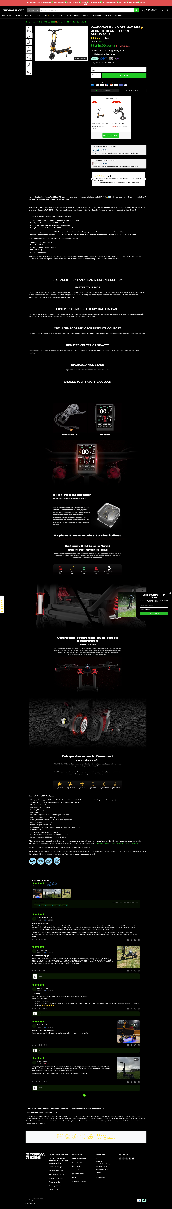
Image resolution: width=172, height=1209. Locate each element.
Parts (76, 16)
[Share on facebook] (128, 940)
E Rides (38, 16)
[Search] (136, 10)
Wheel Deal (58, 16)
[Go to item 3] (56, 893)
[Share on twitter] (131, 940)
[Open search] (122, 885)
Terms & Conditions (102, 1169)
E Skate (28, 16)
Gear (69, 16)
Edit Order (99, 1175)
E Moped (18, 16)
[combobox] (100, 129)
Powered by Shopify (31, 1201)
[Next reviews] (145, 179)
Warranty (99, 1161)
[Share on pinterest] (135, 940)
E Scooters (7, 16)
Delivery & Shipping (102, 1167)
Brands (86, 16)
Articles (118, 16)
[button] (95, 38)
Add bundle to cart (111, 135)
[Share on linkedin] (139, 940)
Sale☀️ (47, 16)
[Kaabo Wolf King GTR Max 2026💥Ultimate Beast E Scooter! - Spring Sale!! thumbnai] (28, 29)
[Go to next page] (91, 1095)
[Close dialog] (170, 593)
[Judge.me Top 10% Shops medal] (90, 1136)
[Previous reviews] (92, 179)
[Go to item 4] (66, 893)
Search (98, 1158)
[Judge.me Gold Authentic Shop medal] (60, 1136)
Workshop (97, 16)
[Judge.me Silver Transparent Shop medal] (83, 1136)
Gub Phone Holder (118, 123)
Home (28, 22)
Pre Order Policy (101, 1177)
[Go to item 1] (37, 893)
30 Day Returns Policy (103, 1164)
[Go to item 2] (47, 893)
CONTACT (107, 16)
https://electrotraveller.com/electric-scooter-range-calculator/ (117, 843)
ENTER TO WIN (154, 613)
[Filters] (126, 885)
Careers (98, 1172)
